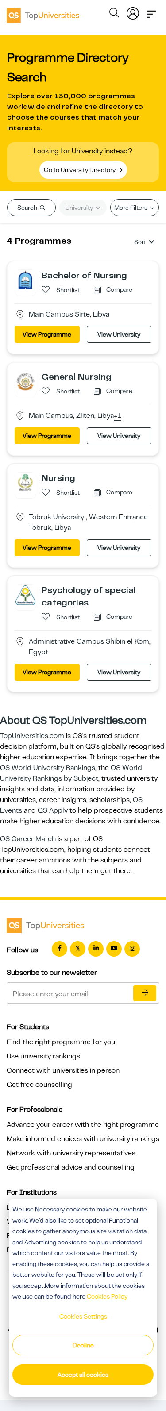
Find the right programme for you (61, 1042)
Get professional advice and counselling (71, 1167)
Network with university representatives (71, 1153)
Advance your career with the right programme (83, 1124)
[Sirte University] (25, 279)
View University (118, 334)
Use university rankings (43, 1056)
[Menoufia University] (25, 594)
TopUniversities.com (32, 735)
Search (28, 208)
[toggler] (151, 11)
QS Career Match (28, 838)
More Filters (131, 208)
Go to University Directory (80, 170)
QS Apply (53, 810)
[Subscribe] (144, 993)
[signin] (133, 11)
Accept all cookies (83, 1375)
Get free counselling (39, 1084)
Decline (83, 1345)
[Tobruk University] (25, 481)
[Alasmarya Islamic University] (25, 381)
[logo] (43, 12)
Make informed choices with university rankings (83, 1138)
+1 (117, 416)
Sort (140, 242)
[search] (114, 14)
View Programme (47, 334)
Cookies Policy (107, 1296)
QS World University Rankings (47, 767)
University (80, 208)
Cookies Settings (83, 1316)
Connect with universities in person (63, 1070)
